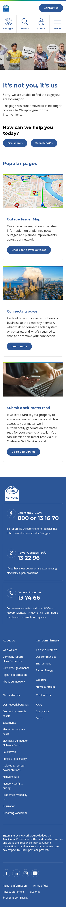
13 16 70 (48, 518)
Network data (11, 776)
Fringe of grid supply (15, 758)
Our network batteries (16, 704)
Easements (9, 722)
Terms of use (40, 885)
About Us (9, 640)
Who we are (10, 650)
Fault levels (9, 752)
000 (23, 518)
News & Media (45, 686)
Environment (43, 663)
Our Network (11, 695)
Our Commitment (47, 640)
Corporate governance (16, 668)
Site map (35, 891)
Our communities (46, 656)
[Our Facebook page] (6, 873)
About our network (14, 681)
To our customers (46, 650)
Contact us (51, 8)
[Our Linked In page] (16, 873)
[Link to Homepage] (12, 494)
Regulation (9, 806)
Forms (40, 718)
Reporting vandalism (15, 813)
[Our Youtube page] (35, 873)
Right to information (15, 674)
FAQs (39, 704)
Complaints (42, 711)
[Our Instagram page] (25, 873)
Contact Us (43, 695)
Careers (41, 679)
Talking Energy (44, 670)
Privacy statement (13, 891)
